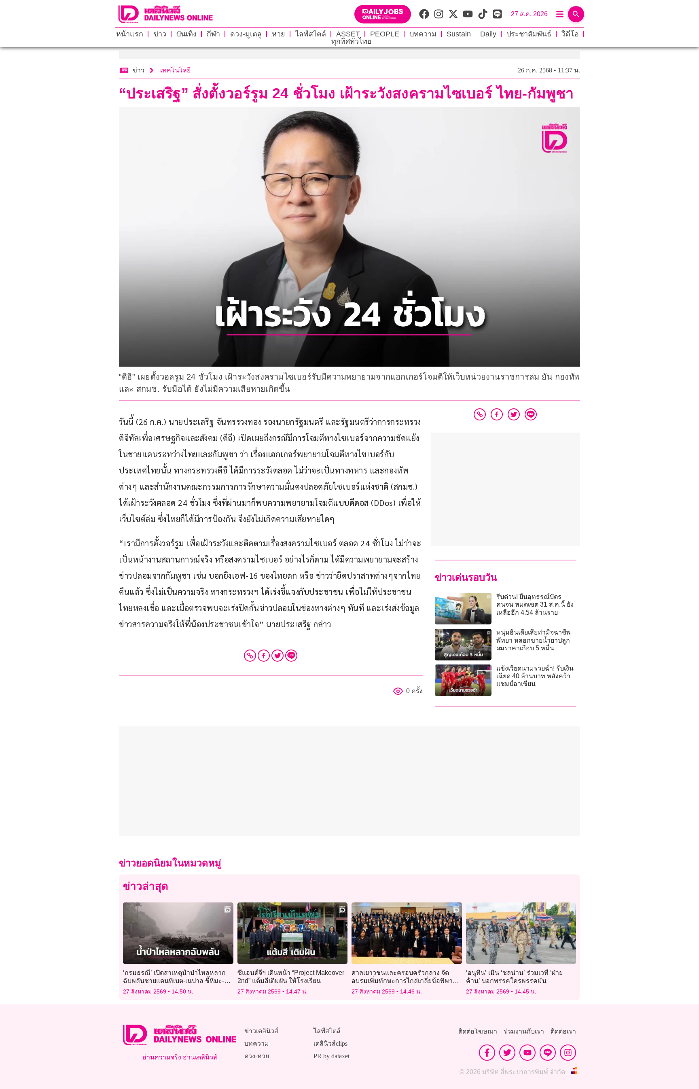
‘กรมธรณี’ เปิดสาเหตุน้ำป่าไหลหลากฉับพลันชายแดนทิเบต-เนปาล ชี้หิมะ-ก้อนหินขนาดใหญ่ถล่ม (174, 980)
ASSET (348, 34)
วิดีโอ (570, 34)
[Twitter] (277, 656)
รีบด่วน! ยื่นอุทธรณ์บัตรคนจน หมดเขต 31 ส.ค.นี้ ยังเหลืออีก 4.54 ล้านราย (535, 604)
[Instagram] (568, 1052)
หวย (278, 34)
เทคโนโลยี (175, 70)
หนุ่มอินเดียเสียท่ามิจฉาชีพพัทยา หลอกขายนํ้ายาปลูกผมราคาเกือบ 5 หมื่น (533, 640)
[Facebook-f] (487, 1052)
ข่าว (159, 34)
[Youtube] (527, 1052)
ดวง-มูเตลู (246, 34)
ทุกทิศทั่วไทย (351, 41)
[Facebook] (264, 656)
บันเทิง (186, 34)
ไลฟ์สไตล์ (310, 34)
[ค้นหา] (576, 14)
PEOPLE (384, 34)
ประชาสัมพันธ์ (528, 34)
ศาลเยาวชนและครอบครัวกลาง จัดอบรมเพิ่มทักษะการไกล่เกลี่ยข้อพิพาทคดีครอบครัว (404, 980)
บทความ (422, 34)
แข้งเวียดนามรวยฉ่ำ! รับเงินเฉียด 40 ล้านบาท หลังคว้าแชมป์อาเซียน (535, 676)
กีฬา (213, 34)
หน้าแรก (129, 34)
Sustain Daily (471, 34)
